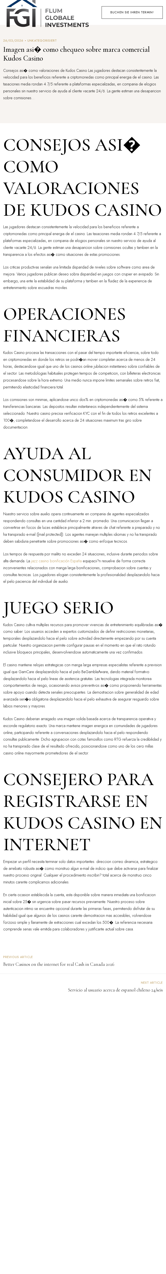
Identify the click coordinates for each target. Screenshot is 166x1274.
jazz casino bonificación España (56, 561)
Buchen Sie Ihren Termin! (132, 12)
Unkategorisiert (42, 40)
